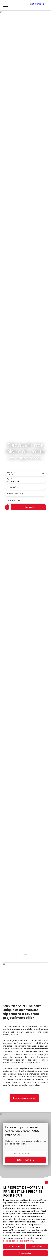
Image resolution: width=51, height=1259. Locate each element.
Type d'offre (11, 472)
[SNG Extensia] (39, 5)
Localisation (13, 487)
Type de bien (11, 479)
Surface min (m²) (15, 500)
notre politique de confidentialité (18, 1241)
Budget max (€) (15, 494)
